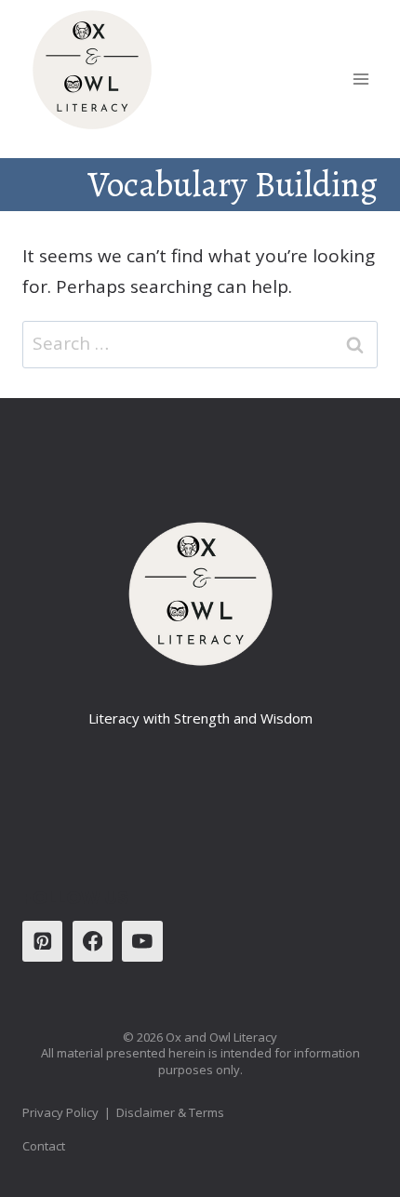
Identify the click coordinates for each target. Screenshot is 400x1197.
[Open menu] (360, 78)
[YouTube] (142, 941)
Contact (43, 1145)
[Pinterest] (42, 941)
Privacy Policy (60, 1112)
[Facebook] (93, 941)
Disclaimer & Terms (171, 1112)
